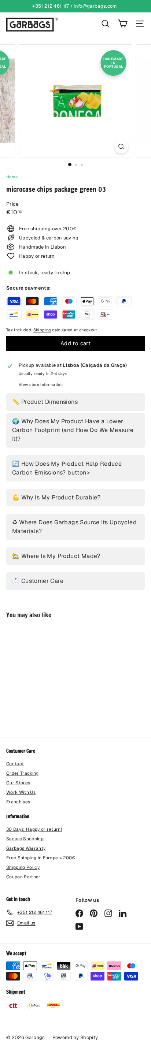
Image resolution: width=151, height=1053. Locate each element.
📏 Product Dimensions (45, 402)
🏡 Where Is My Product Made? (56, 556)
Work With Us (21, 792)
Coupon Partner (23, 877)
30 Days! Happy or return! (34, 829)
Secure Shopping (25, 839)
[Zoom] (121, 146)
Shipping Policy (23, 867)
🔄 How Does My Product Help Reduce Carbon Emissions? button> (67, 468)
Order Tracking (22, 773)
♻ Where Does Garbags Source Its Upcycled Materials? (74, 526)
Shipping (42, 329)
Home (12, 176)
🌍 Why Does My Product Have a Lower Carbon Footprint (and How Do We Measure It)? (73, 430)
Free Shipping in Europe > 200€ (41, 858)
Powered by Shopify (75, 1037)
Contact (15, 764)
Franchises (18, 802)
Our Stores (18, 783)
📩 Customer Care (37, 581)
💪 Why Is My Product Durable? (56, 497)
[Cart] (122, 23)
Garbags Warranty (25, 848)
